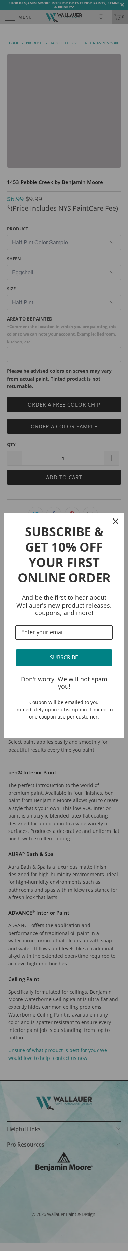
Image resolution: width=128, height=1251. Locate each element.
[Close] (116, 521)
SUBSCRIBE (64, 657)
